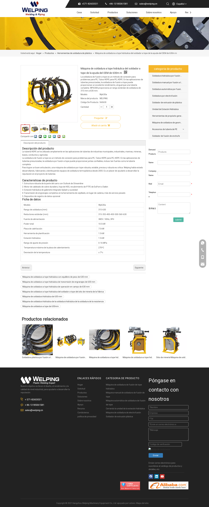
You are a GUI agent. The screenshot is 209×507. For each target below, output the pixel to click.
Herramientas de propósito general (168, 116)
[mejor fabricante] (168, 485)
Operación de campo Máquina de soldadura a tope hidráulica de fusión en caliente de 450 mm (171, 357)
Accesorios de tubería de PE (164, 129)
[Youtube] (162, 476)
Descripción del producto (35, 143)
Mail (150, 184)
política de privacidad (86, 416)
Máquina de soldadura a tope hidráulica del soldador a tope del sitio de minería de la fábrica (63, 292)
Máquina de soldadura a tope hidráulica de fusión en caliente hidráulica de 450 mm (71, 357)
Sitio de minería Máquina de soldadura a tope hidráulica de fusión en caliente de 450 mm (138, 357)
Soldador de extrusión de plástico (167, 102)
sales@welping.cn (34, 410)
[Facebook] (151, 476)
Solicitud (94, 12)
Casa (79, 12)
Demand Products (152, 152)
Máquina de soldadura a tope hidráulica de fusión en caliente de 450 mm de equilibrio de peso (104, 357)
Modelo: (84, 94)
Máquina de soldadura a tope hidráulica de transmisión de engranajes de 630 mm (58, 282)
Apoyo (173, 12)
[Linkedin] (156, 476)
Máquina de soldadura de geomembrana (169, 122)
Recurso (81, 408)
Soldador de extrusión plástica (119, 416)
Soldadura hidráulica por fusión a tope (169, 76)
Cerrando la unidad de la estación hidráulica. (125, 408)
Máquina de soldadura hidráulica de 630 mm (42, 296)
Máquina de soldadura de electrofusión (123, 412)
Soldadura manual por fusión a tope (168, 82)
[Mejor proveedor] (130, 486)
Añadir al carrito (99, 125)
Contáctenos (83, 412)
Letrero (132, 503)
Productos (112, 12)
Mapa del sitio (142, 503)
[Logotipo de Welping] (40, 380)
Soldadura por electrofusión (164, 96)
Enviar (156, 455)
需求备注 (152, 208)
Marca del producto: (89, 98)
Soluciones (131, 12)
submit (178, 220)
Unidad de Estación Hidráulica (165, 109)
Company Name (152, 173)
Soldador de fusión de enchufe (166, 136)
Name (151, 162)
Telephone (152, 194)
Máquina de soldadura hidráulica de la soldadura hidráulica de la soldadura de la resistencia (63, 301)
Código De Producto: (90, 102)
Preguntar (99, 118)
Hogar (80, 385)
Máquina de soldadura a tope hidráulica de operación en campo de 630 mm (56, 287)
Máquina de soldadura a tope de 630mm (40, 306)
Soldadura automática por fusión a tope (169, 89)
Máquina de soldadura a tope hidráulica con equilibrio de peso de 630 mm (55, 277)
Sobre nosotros (154, 12)
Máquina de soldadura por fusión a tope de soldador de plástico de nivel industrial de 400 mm (37, 357)
